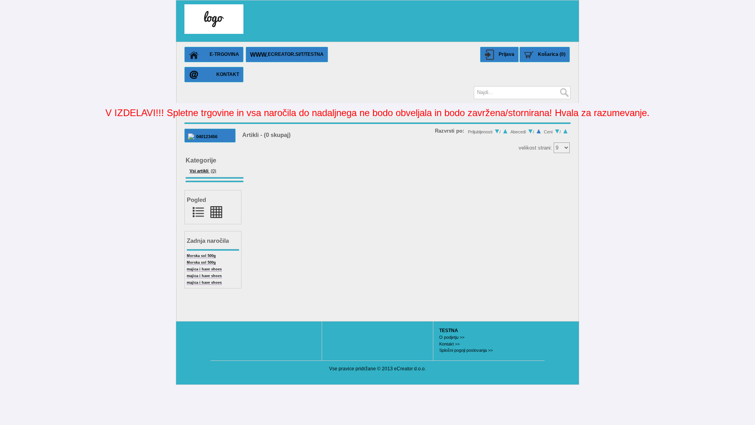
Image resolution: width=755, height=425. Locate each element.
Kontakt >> (449, 344)
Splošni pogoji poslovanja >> (466, 350)
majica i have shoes (204, 269)
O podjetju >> (451, 337)
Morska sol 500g (201, 256)
